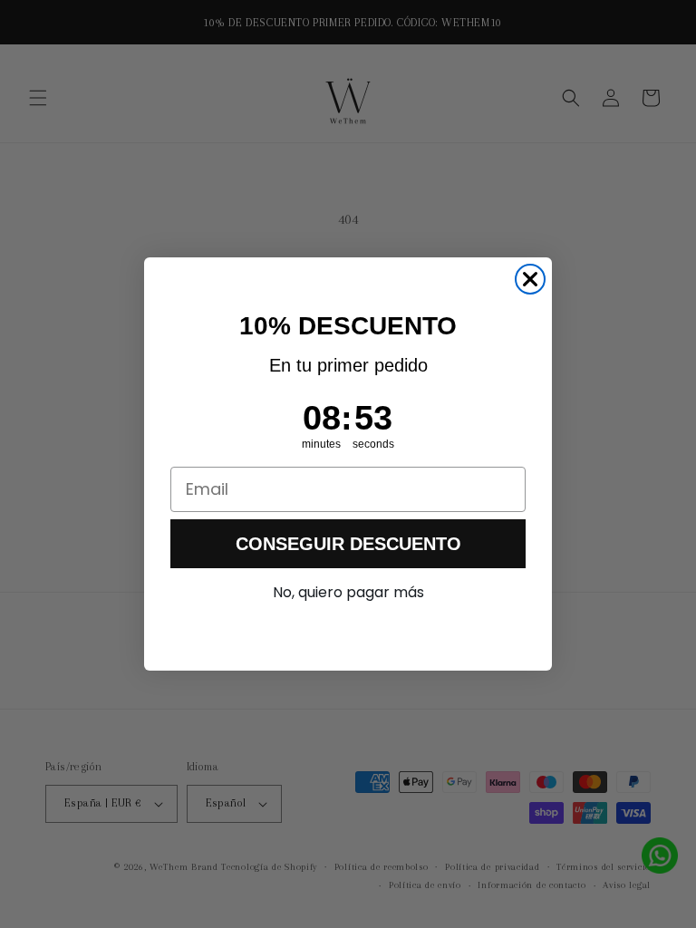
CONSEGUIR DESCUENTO (348, 544)
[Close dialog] (530, 279)
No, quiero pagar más (348, 592)
